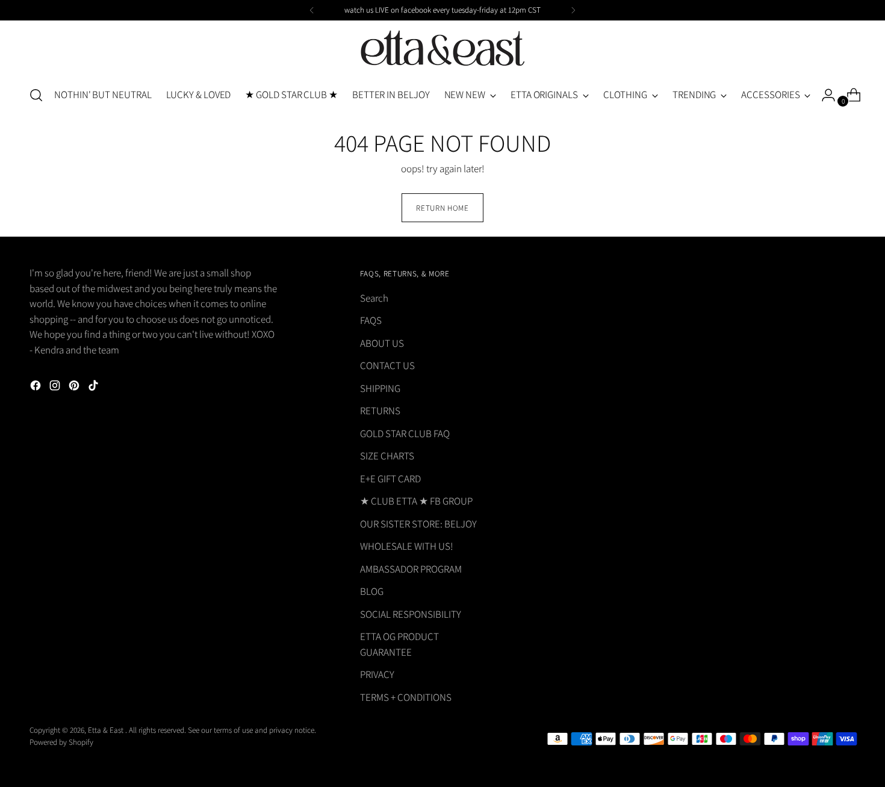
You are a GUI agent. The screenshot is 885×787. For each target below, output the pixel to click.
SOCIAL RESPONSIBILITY (410, 614)
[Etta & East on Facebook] (37, 387)
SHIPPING (380, 388)
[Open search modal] (36, 95)
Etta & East (106, 730)
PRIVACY (377, 674)
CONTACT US (387, 365)
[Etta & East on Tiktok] (94, 387)
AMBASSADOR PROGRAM (411, 569)
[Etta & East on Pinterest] (75, 387)
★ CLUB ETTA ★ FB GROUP (416, 501)
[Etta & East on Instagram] (56, 387)
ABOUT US (382, 343)
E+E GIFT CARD (390, 478)
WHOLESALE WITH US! (406, 546)
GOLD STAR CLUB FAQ (405, 433)
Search (374, 298)
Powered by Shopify (61, 742)
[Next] (573, 10)
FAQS (371, 320)
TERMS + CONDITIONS (406, 697)
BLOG (372, 591)
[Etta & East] (442, 49)
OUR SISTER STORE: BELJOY (418, 523)
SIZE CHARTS (387, 455)
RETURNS (380, 410)
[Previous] (312, 10)
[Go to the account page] (824, 95)
